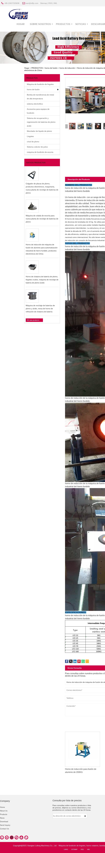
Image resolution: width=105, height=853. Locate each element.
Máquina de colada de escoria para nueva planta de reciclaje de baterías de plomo (42, 219)
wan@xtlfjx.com (32, 3)
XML (55, 3)
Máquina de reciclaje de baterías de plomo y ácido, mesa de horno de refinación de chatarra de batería (40, 308)
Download (4, 821)
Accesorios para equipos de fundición (38, 111)
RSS (50, 3)
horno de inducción (67, 68)
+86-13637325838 (11, 3)
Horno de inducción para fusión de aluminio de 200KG (80, 770)
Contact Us (4, 829)
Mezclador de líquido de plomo (39, 131)
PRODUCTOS (63, 24)
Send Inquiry (5, 825)
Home (2, 807)
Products (3, 814)
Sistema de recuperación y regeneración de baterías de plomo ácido (41, 122)
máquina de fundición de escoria (40, 152)
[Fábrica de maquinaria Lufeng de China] (19, 14)
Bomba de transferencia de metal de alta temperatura (40, 97)
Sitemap (43, 3)
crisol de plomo (33, 142)
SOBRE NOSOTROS (40, 24)
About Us (3, 811)
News (2, 818)
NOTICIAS (80, 24)
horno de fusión (51, 68)
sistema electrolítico (35, 104)
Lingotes (30, 136)
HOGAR (21, 24)
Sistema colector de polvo (37, 147)
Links (66, 849)
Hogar (26, 68)
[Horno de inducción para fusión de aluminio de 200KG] (82, 749)
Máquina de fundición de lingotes (40, 84)
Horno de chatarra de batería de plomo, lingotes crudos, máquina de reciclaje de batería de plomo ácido (42, 280)
